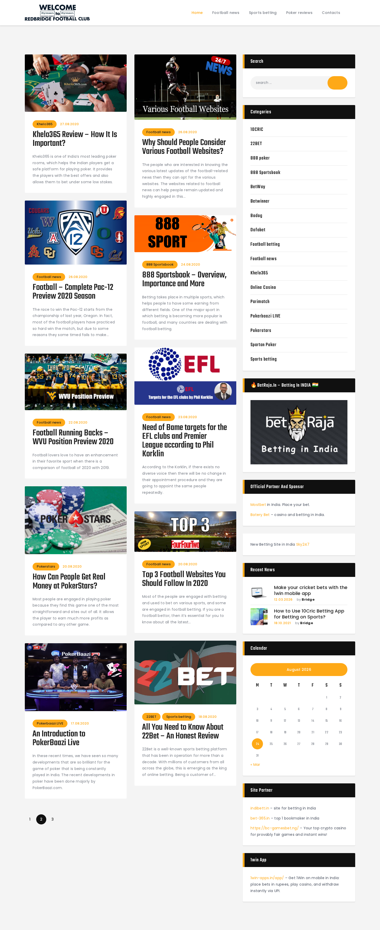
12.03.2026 (283, 599)
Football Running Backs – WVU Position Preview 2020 (73, 438)
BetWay (257, 187)
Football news (158, 132)
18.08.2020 (208, 716)
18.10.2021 (282, 623)
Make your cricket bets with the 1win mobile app (310, 590)
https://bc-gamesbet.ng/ (274, 828)
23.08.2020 (187, 417)
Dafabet (257, 230)
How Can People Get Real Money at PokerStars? (69, 582)
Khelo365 (44, 124)
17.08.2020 (80, 723)
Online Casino (263, 287)
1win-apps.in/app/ (267, 877)
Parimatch (260, 302)
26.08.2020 (187, 132)
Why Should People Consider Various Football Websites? (184, 147)
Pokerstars (46, 566)
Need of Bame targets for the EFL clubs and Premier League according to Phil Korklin (184, 441)
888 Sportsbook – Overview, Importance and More (184, 280)
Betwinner (260, 201)
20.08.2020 (72, 566)
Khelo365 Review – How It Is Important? (75, 139)
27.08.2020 (69, 124)
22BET (151, 716)
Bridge (308, 599)
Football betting (265, 244)
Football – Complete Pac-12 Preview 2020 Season (73, 292)
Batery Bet (260, 514)
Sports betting (178, 716)
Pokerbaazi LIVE (50, 723)
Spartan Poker (263, 345)
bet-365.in (260, 818)
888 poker (260, 158)
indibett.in (259, 808)
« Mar (255, 764)
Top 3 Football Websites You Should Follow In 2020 (184, 579)
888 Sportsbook (159, 264)
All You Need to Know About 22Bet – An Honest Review (182, 732)
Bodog (256, 216)
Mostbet (258, 504)
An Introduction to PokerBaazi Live (59, 739)
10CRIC (256, 129)
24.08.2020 (190, 264)
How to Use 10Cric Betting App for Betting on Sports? (309, 614)
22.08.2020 (78, 422)
